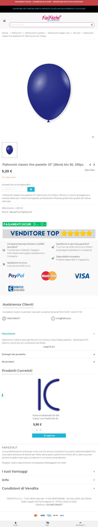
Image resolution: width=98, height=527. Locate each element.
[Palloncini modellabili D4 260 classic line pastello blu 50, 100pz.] (49, 395)
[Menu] (4, 20)
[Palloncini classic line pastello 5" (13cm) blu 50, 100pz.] (90, 165)
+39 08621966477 (54, 505)
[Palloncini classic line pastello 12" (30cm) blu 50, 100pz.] (94, 165)
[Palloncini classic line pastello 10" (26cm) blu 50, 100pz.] (93, 137)
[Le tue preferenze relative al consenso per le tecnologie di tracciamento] (2, 395)
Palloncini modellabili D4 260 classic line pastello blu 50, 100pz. (46, 418)
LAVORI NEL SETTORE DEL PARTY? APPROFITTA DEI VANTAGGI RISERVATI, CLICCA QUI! (49, 9)
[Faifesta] (52, 18)
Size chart (90, 170)
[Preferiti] (65, 415)
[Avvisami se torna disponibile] (31, 189)
